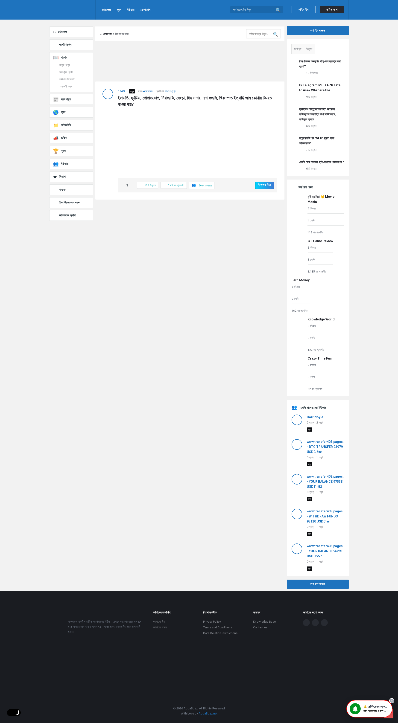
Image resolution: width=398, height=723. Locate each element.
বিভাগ (62, 176)
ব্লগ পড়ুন (66, 99)
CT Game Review (320, 241)
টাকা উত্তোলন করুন (69, 202)
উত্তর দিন (264, 185)
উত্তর (309, 49)
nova (122, 91)
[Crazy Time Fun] (298, 373)
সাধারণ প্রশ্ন (170, 91)
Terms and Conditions (217, 627)
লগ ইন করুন (317, 30)
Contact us (260, 627)
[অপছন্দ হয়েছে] (132, 185)
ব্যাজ (63, 151)
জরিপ (64, 138)
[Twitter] (315, 622)
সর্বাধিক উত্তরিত (67, 79)
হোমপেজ (106, 10)
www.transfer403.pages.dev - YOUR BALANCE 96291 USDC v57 (328, 551)
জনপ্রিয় (297, 49)
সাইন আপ (332, 9)
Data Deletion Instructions (220, 633)
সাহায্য (62, 189)
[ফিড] (324, 622)
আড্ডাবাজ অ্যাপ (67, 215)
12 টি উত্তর (312, 73)
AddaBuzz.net (208, 713)
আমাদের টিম (159, 621)
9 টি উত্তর (311, 97)
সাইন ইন (303, 9)
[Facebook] (306, 622)
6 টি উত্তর (311, 169)
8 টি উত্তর (311, 126)
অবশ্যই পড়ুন (65, 86)
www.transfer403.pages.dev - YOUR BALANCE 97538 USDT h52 (328, 481)
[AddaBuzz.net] (72, 10)
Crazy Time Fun (320, 358)
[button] (369, 708)
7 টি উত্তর (311, 150)
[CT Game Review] (298, 256)
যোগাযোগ (145, 10)
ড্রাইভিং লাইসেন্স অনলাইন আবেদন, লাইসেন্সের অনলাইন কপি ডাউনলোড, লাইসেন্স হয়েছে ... (317, 114)
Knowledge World (321, 319)
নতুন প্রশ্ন (64, 65)
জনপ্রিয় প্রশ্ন (66, 72)
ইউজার (131, 10)
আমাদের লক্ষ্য (160, 627)
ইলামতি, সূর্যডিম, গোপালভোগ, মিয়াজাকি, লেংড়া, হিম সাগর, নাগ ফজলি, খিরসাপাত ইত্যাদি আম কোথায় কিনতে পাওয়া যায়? (195, 101)
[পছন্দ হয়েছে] (122, 185)
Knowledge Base (264, 621)
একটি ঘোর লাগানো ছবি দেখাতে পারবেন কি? (321, 162)
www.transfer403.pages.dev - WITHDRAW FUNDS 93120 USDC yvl (328, 516)
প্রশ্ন (64, 57)
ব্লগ (119, 10)
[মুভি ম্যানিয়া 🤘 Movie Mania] (298, 214)
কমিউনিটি (66, 125)
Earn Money (301, 280)
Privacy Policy (212, 621)
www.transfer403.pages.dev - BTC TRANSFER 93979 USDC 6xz (328, 447)
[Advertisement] (189, 236)
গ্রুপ (63, 112)
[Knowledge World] (298, 334)
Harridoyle (315, 417)
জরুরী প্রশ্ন (65, 44)
